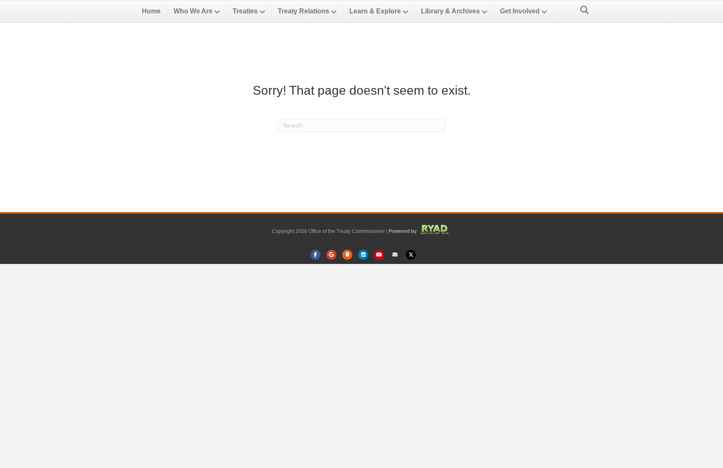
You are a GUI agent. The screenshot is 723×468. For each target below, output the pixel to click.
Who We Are (193, 11)
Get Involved (520, 11)
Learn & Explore (375, 11)
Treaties (245, 11)
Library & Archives (450, 11)
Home (151, 11)
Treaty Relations (303, 11)
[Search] (582, 10)
